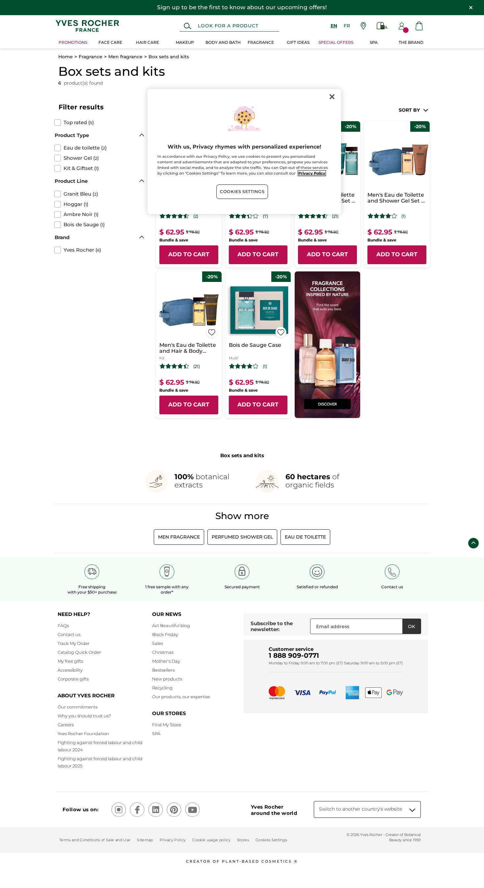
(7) (265, 216)
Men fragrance (125, 56)
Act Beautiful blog (171, 625)
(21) (335, 216)
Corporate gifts (73, 678)
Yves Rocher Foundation (83, 733)
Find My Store (166, 724)
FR (347, 25)
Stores (243, 840)
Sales (157, 643)
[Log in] (401, 26)
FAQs (63, 625)
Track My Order (74, 643)
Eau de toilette (305, 537)
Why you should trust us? (84, 715)
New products (167, 678)
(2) (195, 216)
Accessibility (70, 670)
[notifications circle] (406, 30)
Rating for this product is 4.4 (174, 366)
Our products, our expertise (181, 696)
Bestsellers (163, 670)
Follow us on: (80, 809)
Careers (66, 724)
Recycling (162, 687)
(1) (403, 216)
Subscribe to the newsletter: (272, 626)
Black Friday (165, 634)
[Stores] (363, 26)
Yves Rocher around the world (274, 810)
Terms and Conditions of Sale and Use (94, 840)
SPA (156, 733)
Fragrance (90, 56)
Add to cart (188, 254)
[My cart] (419, 26)
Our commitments (77, 706)
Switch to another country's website (360, 809)
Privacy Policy (173, 840)
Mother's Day (166, 661)
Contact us (69, 634)
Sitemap (145, 840)
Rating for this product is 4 (382, 216)
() (79, 122)
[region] (244, 151)
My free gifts (70, 661)
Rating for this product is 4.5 (174, 216)
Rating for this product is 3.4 (244, 216)
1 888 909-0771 (294, 655)
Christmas (163, 652)
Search (187, 26)
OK (411, 626)
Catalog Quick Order (79, 652)
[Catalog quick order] (382, 26)
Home (65, 56)
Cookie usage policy (211, 840)
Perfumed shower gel (242, 537)
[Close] (332, 97)
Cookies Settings (242, 191)
